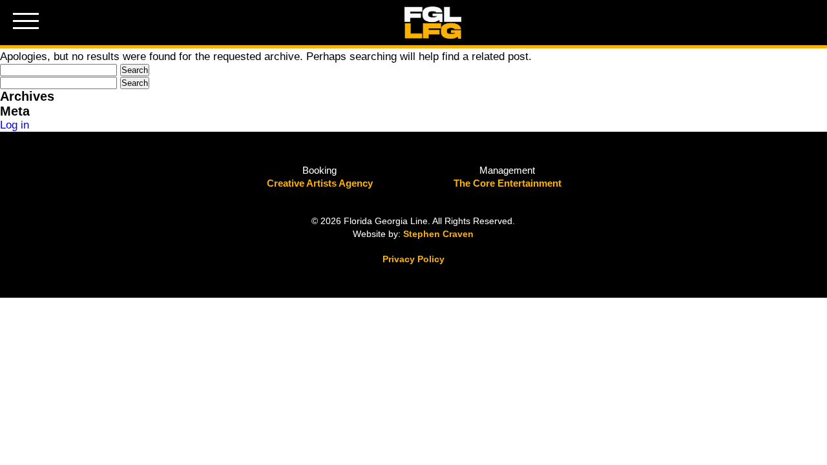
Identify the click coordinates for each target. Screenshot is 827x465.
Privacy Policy (413, 259)
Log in (14, 125)
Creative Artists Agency (320, 183)
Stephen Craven (438, 234)
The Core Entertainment (507, 183)
